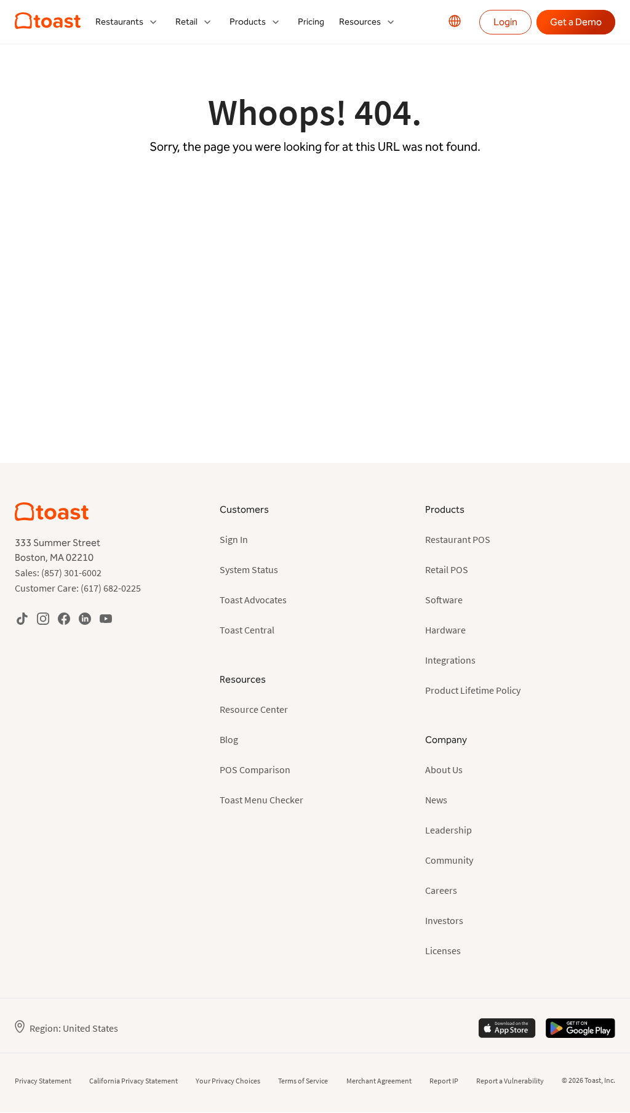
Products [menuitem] (247, 21)
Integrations (450, 660)
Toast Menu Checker (261, 800)
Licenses (443, 950)
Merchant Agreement (379, 1080)
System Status (249, 569)
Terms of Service (303, 1080)
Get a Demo (576, 22)
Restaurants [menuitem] (119, 21)
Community (449, 860)
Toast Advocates (253, 599)
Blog (229, 739)
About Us (444, 769)
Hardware (445, 630)
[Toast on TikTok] (22, 618)
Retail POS (446, 569)
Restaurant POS (457, 539)
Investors (444, 920)
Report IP (443, 1080)
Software (444, 599)
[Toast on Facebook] (64, 618)
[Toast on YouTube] (105, 618)
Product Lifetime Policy (472, 690)
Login (505, 22)
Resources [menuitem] (360, 21)
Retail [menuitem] (186, 21)
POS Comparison (255, 769)
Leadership (448, 830)
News (436, 800)
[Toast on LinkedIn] (85, 618)
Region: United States (74, 1028)
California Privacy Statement (133, 1080)
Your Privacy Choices (228, 1080)
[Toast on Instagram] (43, 618)
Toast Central (247, 630)
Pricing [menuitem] (311, 21)
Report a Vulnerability (510, 1080)
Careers (441, 890)
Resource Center (254, 709)
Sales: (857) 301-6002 (58, 572)
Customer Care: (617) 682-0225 (78, 588)
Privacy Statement (43, 1080)
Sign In (234, 539)
